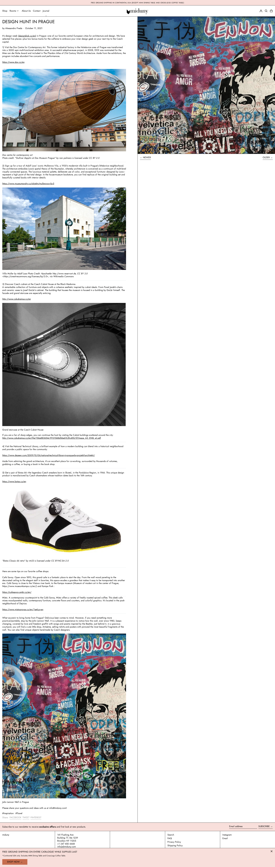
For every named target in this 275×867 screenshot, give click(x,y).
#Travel (18, 813)
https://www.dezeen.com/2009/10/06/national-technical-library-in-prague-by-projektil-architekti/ (48, 455)
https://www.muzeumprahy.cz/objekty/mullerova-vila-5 (28, 183)
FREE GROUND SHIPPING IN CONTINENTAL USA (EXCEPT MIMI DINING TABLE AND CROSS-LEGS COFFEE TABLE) (137, 3)
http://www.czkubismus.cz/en (16, 299)
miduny (5, 834)
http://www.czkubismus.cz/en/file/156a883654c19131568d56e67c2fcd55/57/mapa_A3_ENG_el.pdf (51, 438)
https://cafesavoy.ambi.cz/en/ (16, 592)
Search (170, 834)
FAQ (169, 838)
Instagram (227, 834)
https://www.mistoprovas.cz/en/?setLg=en (22, 609)
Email (225, 838)
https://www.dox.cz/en (13, 62)
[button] (271, 11)
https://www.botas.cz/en (14, 481)
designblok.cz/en (27, 35)
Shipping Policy (175, 845)
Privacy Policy (174, 842)
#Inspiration (8, 813)
